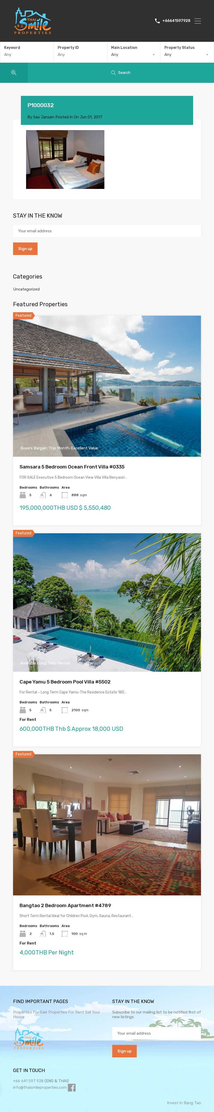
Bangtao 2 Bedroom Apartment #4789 (65, 905)
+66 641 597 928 (28, 1081)
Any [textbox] (114, 54)
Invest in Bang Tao (184, 1103)
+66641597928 (176, 21)
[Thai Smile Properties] (32, 33)
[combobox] (133, 54)
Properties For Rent (66, 1012)
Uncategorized (26, 289)
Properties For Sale (30, 1012)
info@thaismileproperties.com (40, 1087)
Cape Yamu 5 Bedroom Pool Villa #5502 (65, 682)
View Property (107, 428)
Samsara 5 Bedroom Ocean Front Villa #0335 (72, 467)
